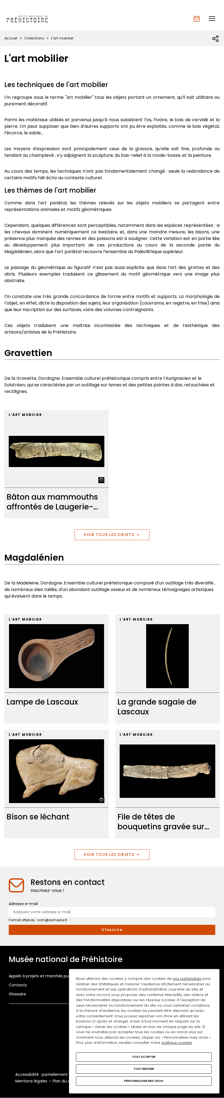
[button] (212, 18)
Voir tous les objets (109, 534)
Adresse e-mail (23, 903)
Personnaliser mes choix (143, 1081)
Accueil (10, 38)
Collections (34, 38)
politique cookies (176, 1042)
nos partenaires (187, 978)
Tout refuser (144, 1069)
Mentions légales (31, 1081)
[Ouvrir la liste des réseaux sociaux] (215, 38)
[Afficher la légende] (101, 480)
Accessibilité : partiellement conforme (51, 1074)
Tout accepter (143, 1057)
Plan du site (64, 1081)
